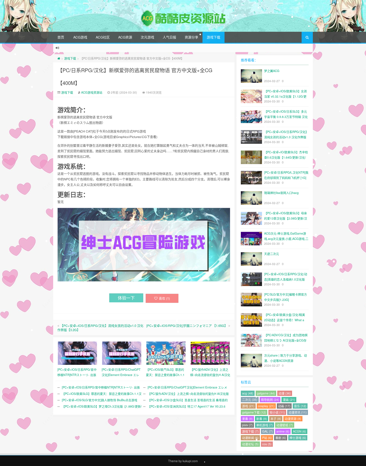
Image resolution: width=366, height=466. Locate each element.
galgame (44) (266, 393)
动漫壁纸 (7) (284, 425)
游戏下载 (213, 37)
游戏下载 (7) (250, 431)
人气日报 (169, 37)
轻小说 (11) (277, 412)
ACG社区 (103, 37)
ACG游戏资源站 (91, 92)
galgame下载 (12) (254, 412)
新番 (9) (261, 418)
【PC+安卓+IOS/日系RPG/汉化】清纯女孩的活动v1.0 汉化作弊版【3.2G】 (100, 327)
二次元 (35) (249, 399)
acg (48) (247, 393)
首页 (60, 37)
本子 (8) (275, 418)
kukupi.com (190, 461)
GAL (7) (267, 431)
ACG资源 (125, 37)
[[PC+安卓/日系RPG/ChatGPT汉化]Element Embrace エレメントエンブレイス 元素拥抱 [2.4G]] (121, 353)
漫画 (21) (289, 399)
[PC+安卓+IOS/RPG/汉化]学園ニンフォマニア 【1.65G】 (186, 325)
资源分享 (191, 37)
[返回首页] (58, 58)
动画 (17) (284, 406)
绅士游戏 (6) (298, 438)
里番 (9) (247, 418)
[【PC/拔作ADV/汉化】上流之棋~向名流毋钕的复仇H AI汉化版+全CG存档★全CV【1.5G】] (210, 353)
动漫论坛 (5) (250, 444)
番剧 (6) (280, 438)
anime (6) (282, 431)
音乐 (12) (300, 406)
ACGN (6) (299, 431)
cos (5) (267, 444)
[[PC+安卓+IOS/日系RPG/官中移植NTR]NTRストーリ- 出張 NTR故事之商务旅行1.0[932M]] (77, 353)
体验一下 (126, 298)
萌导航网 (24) (270, 399)
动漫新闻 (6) (250, 438)
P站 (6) (267, 438)
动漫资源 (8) (293, 418)
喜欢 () (164, 298)
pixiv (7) (247, 425)
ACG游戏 (80, 37)
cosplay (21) (266, 406)
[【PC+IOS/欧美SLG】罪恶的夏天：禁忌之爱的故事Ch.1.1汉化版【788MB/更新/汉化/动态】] (166, 353)
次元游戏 (147, 37)
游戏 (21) (248, 406)
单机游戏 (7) (264, 425)
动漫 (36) (285, 393)
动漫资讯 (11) (297, 412)
